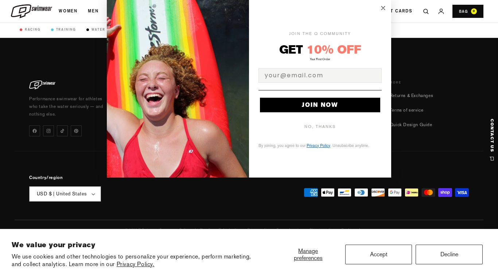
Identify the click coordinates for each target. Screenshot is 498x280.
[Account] (441, 11)
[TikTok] (62, 130)
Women (68, 10)
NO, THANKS (320, 126)
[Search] (426, 11)
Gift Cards (397, 10)
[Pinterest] (76, 130)
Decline (449, 254)
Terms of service (407, 110)
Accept (379, 254)
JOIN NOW (320, 104)
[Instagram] (48, 130)
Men (93, 10)
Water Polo (105, 29)
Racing (33, 29)
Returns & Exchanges (411, 95)
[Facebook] (34, 130)
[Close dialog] (383, 8)
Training (66, 29)
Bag (467, 11)
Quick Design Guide (411, 124)
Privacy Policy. (136, 264)
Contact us (492, 135)
